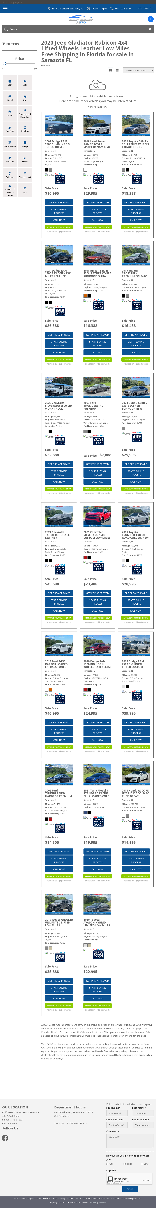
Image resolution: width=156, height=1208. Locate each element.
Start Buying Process (59, 211)
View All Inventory (97, 106)
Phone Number (140, 1119)
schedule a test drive (133, 1054)
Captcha (111, 1170)
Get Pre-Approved (59, 202)
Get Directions (61, 1115)
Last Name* (139, 1107)
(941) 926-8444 (69, 1123)
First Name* (113, 1107)
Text (129, 1163)
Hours (83, 1123)
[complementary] (147, 1199)
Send (130, 1189)
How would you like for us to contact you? (127, 1157)
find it (125, 1043)
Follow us (144, 8)
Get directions (9, 1123)
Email (146, 1163)
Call (111, 1163)
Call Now (59, 219)
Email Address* (115, 1119)
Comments (112, 1131)
